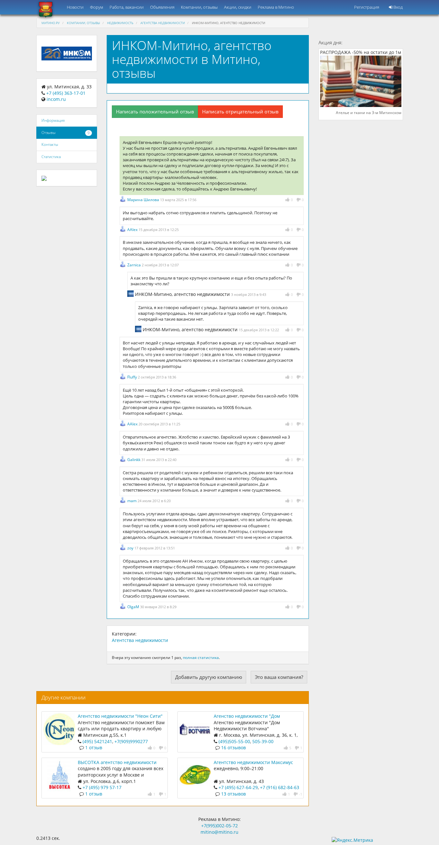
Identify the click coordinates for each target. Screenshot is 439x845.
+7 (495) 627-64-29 (238, 787)
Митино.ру (50, 23)
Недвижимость (120, 23)
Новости (75, 7)
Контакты (49, 144)
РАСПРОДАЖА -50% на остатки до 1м (360, 52)
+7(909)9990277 (131, 741)
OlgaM (133, 606)
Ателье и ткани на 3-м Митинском (368, 113)
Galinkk (134, 459)
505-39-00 (262, 741)
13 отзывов (233, 794)
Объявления (162, 7)
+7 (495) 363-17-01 (65, 93)
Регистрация (366, 7)
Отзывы (48, 132)
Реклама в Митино (276, 7)
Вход (397, 7)
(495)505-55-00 (234, 741)
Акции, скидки (237, 7)
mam (132, 500)
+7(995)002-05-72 (219, 826)
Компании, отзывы (199, 7)
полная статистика (201, 657)
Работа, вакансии (127, 7)
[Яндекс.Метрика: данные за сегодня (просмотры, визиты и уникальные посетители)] (352, 840)
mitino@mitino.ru (219, 832)
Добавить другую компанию (208, 677)
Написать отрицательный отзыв (240, 111)
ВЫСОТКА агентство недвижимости (117, 762)
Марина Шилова (143, 199)
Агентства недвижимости (162, 23)
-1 (300, 794)
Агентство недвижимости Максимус (253, 762)
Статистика (51, 156)
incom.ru (56, 99)
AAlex (133, 229)
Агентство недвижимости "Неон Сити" (120, 716)
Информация (53, 120)
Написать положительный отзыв (155, 111)
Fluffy (132, 377)
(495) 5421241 (97, 741)
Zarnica (134, 265)
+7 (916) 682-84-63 (279, 787)
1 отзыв (93, 747)
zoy (130, 548)
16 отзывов (233, 747)
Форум (96, 7)
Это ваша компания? (279, 677)
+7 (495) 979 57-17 (102, 787)
